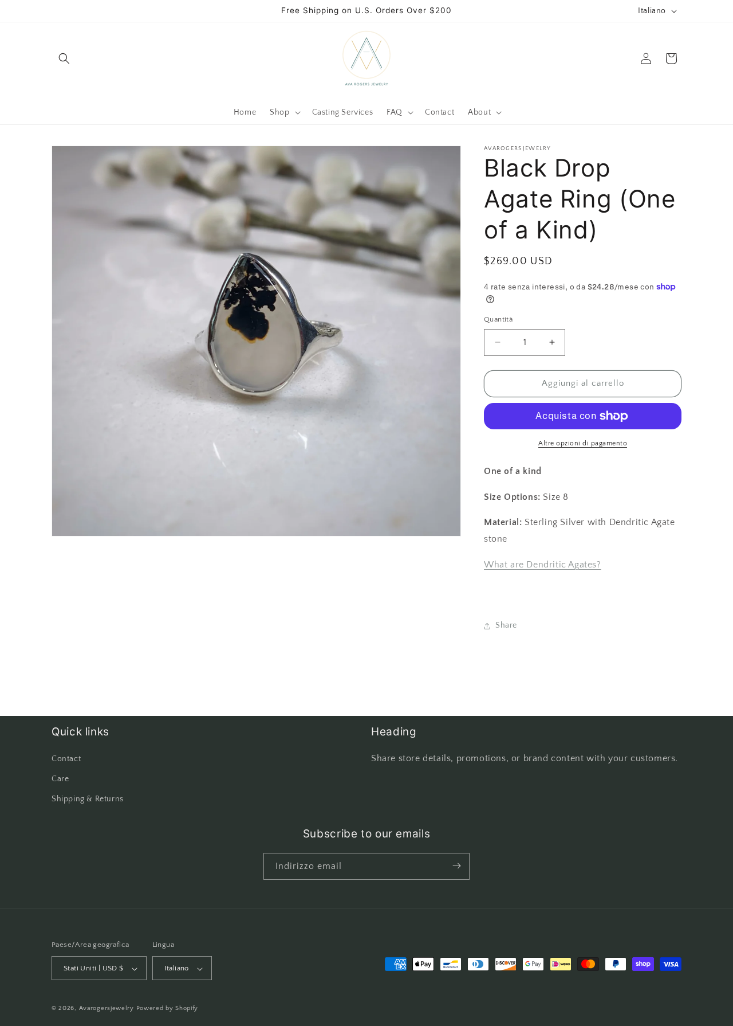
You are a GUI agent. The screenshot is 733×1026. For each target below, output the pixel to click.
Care (60, 779)
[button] (64, 58)
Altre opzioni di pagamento (582, 443)
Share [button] (506, 625)
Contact (66, 758)
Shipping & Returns (88, 799)
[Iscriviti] (456, 865)
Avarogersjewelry (106, 1008)
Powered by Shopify (167, 1008)
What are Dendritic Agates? (542, 564)
